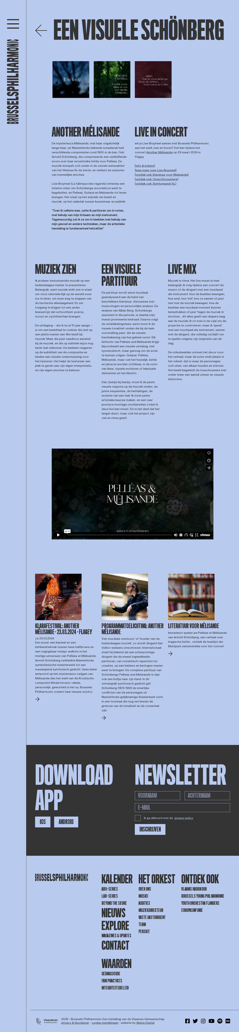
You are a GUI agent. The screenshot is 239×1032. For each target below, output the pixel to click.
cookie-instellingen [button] (105, 1023)
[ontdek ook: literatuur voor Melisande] (162, 175)
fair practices (112, 981)
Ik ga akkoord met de (168, 818)
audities (144, 903)
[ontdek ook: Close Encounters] (156, 179)
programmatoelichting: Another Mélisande (133, 629)
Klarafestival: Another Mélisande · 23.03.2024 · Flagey (63, 629)
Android (66, 822)
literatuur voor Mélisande (193, 626)
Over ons (145, 889)
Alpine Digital (145, 1023)
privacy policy (183, 818)
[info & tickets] (145, 166)
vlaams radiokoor (194, 889)
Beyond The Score (114, 903)
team (142, 924)
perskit (144, 931)
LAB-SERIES (110, 896)
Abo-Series (110, 889)
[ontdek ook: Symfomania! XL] (155, 184)
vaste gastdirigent (152, 917)
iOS (43, 822)
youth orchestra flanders (200, 903)
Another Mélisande (159, 152)
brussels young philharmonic (202, 896)
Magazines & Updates (116, 935)
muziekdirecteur (151, 910)
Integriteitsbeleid (115, 988)
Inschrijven (150, 829)
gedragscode (111, 973)
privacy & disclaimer (75, 1023)
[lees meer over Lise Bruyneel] (155, 170)
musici (143, 896)
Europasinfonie (192, 910)
